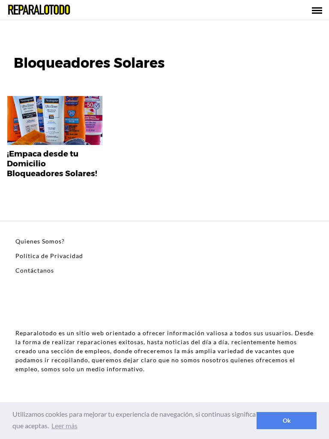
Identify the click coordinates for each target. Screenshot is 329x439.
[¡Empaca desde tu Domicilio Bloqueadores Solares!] (55, 121)
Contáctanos (34, 270)
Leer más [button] (64, 425)
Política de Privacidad (49, 255)
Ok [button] (287, 420)
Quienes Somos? (40, 241)
